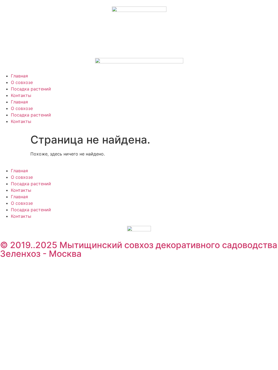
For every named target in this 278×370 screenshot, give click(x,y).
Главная (19, 76)
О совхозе (22, 82)
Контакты (21, 95)
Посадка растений (31, 89)
